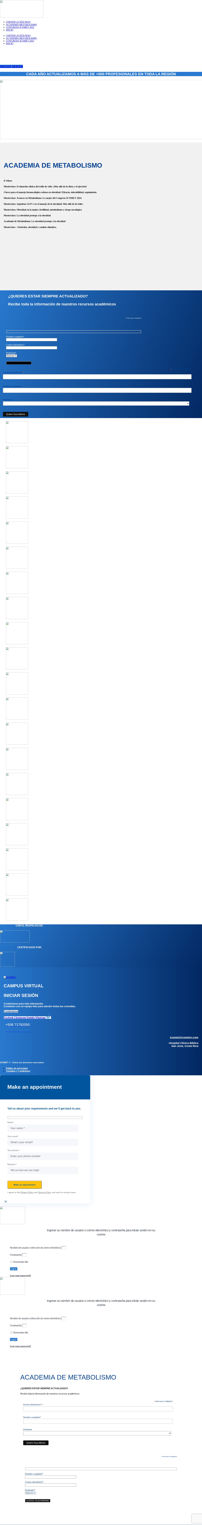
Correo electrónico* (13, 372)
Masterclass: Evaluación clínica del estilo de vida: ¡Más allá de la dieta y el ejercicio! (45, 186)
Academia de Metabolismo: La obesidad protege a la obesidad (35, 221)
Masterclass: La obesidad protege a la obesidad (27, 215)
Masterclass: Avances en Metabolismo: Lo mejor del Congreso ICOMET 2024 (42, 198)
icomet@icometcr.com (184, 1037)
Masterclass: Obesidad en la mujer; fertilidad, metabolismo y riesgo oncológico (43, 209)
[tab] (96, 186)
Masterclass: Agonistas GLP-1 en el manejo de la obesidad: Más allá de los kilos (43, 204)
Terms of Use (44, 1192)
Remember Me (20, 1262)
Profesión (8, 400)
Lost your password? (20, 1275)
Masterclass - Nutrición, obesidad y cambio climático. (30, 227)
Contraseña (15, 1255)
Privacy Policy (27, 1192)
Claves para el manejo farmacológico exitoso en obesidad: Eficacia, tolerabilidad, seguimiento (50, 192)
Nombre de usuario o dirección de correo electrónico (35, 1247)
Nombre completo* (12, 386)
